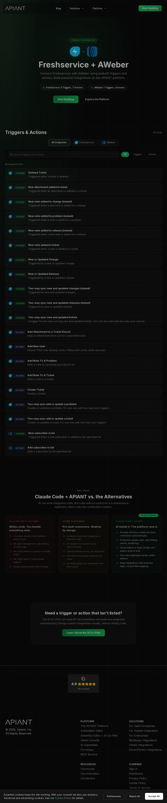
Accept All (154, 796)
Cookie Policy (63, 798)
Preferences (114, 796)
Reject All (134, 796)
